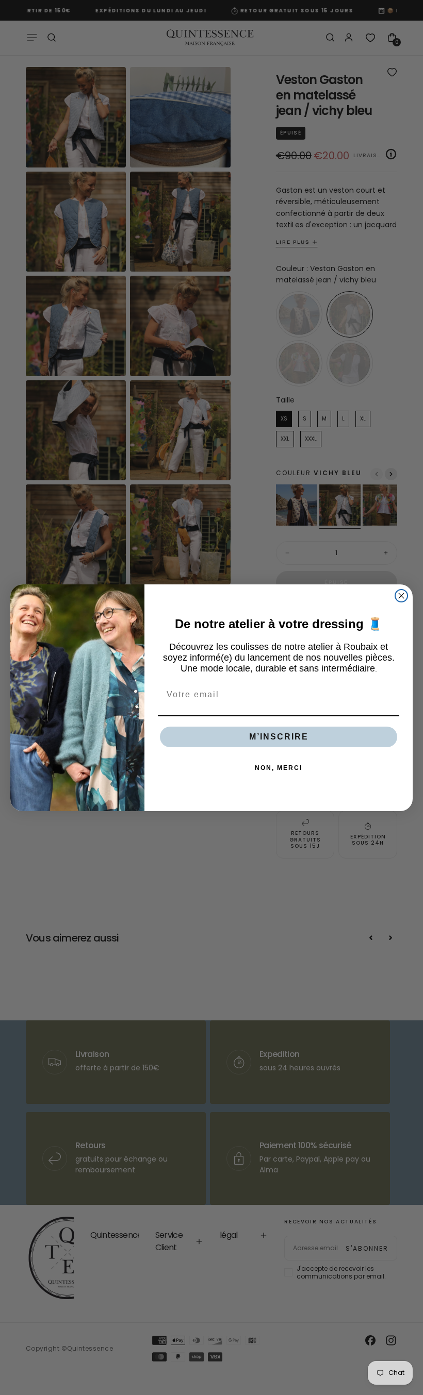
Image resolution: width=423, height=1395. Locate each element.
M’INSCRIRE (278, 736)
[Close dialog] (401, 596)
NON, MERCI (278, 767)
